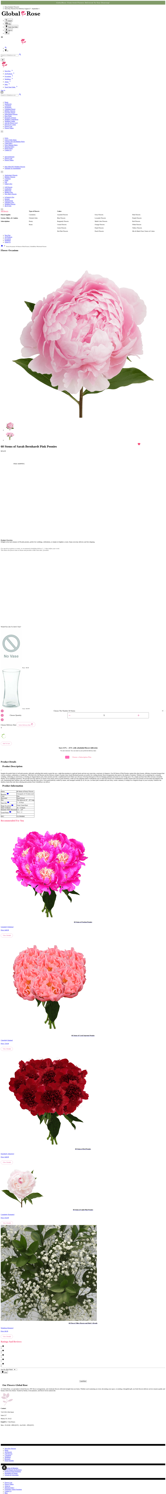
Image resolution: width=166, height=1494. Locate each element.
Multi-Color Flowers (101, 221)
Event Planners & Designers (13, 1470)
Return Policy (9, 148)
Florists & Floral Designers (13, 1471)
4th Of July (8, 206)
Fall (6, 182)
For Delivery (20, 8)
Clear (5, 1372)
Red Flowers (136, 221)
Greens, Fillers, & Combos (9, 218)
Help (9, 24)
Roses (6, 102)
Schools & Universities (12, 1475)
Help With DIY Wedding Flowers (15, 167)
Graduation (8, 189)
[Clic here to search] (20, 95)
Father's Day (8, 184)
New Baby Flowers (11, 194)
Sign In (10, 30)
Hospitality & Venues (11, 1473)
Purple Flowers (137, 218)
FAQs (6, 138)
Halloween (8, 190)
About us (7, 1486)
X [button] (1, 727)
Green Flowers (61, 228)
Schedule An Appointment (13, 168)
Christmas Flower (10, 109)
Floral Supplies (6, 215)
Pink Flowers (136, 215)
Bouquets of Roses (10, 118)
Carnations (8, 105)
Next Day (8, 235)
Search (10, 20)
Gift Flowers (8, 187)
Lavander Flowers (100, 218)
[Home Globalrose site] (21, 16)
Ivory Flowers (99, 215)
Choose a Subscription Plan (81, 757)
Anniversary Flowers (11, 175)
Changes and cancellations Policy (15, 141)
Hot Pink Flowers (62, 231)
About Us (8, 242)
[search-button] (1, 56)
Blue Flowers (61, 218)
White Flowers (136, 224)
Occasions (8, 239)
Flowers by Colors (10, 124)
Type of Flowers (34, 211)
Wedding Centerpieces (11, 119)
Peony (31, 221)
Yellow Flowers (137, 228)
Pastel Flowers (99, 228)
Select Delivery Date (25, 725)
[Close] (3, 59)
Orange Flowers (100, 224)
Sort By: (3, 1369)
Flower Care (8, 126)
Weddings (8, 240)
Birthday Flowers (10, 111)
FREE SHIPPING (19, 464)
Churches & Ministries (11, 1468)
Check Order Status (11, 140)
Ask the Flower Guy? (11, 123)
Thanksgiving (9, 201)
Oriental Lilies (33, 218)
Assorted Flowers (62, 215)
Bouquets (7, 1459)
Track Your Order (13, 27)
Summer (7, 199)
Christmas (8, 178)
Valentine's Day (9, 202)
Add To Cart (6, 743)
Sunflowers (8, 104)
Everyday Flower (10, 112)
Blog (6, 1493)
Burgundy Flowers (63, 221)
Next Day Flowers (10, 1448)
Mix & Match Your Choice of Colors (143, 231)
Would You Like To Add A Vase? (11, 627)
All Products (8, 237)
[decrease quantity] (70, 715)
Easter (6, 180)
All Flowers (4, 211)
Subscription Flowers (11, 114)
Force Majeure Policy (11, 145)
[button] (6, 48)
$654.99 (3, 451)
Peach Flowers (99, 231)
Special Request (9, 157)
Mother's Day (9, 192)
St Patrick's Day (9, 197)
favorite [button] (139, 444)
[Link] (20, 55)
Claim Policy (8, 143)
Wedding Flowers (10, 204)
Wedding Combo (10, 121)
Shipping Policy (9, 147)
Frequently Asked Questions (13, 1489)
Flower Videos (9, 128)
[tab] (10, 426)
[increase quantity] (139, 715)
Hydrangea (8, 107)
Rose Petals (8, 116)
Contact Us (8, 150)
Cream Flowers (61, 224)
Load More (83, 1381)
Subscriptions (5, 221)
